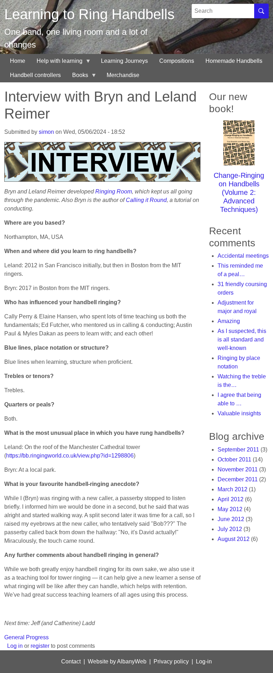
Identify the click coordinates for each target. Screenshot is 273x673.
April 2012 (230, 499)
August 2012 (234, 539)
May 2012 (230, 509)
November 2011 (238, 469)
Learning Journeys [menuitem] (124, 61)
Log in (15, 646)
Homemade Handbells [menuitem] (233, 61)
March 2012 (232, 489)
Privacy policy (171, 661)
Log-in (204, 661)
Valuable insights (239, 413)
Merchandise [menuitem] (123, 75)
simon (46, 132)
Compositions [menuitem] (176, 61)
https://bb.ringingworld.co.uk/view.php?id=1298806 (70, 456)
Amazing (229, 321)
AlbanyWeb (131, 661)
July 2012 (230, 529)
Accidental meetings (243, 256)
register (40, 646)
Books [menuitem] (77, 77)
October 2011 (234, 459)
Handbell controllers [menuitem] (35, 75)
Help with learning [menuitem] (56, 63)
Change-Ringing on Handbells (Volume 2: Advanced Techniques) (239, 192)
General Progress (26, 637)
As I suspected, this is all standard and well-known (242, 339)
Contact (71, 661)
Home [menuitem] (17, 61)
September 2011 (238, 450)
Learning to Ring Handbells (89, 14)
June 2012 (231, 519)
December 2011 (238, 479)
